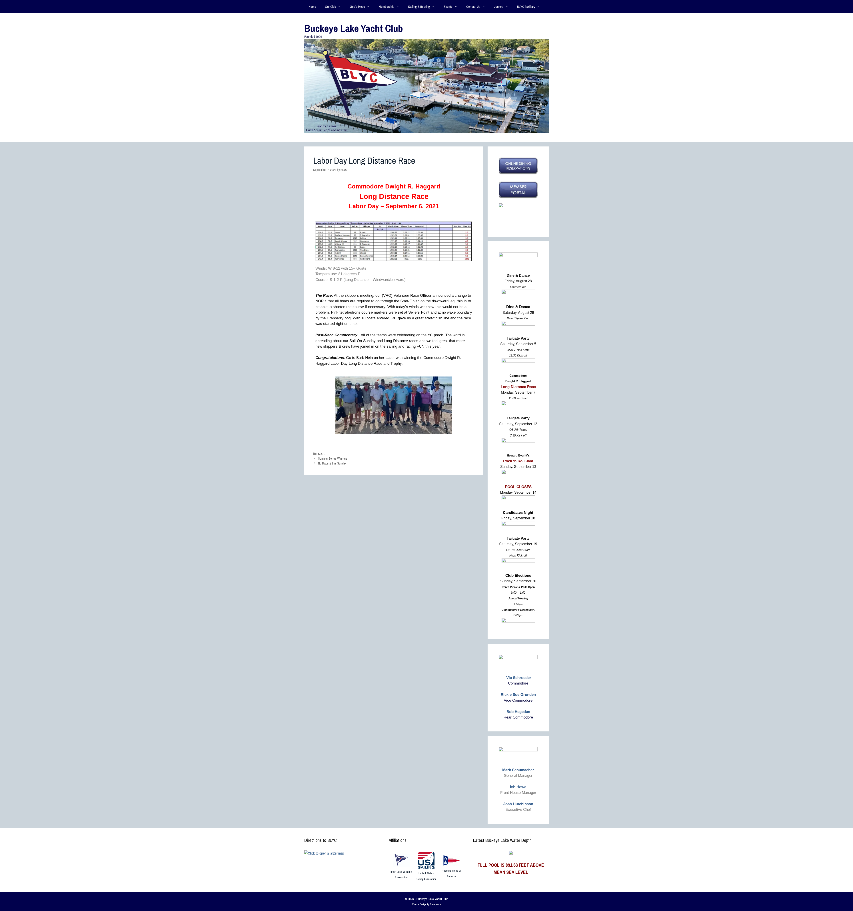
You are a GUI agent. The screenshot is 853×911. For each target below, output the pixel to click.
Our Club (330, 6)
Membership (386, 6)
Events (448, 6)
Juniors (498, 6)
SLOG (321, 454)
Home (312, 6)
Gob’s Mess (357, 6)
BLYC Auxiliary (526, 6)
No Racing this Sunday (332, 463)
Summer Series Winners (332, 458)
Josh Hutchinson (518, 804)
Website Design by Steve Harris (426, 904)
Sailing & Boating (419, 6)
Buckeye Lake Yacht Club (353, 28)
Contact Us (473, 6)
